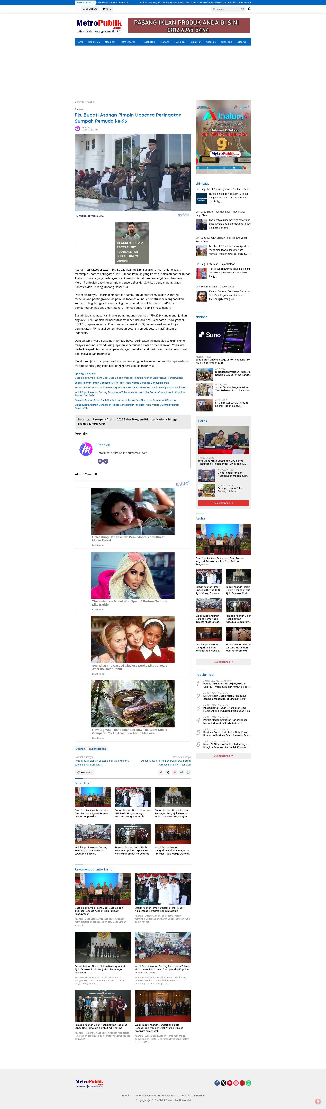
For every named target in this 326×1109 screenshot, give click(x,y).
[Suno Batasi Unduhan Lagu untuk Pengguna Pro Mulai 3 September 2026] (223, 337)
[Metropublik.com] (100, 25)
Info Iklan (199, 1095)
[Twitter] (223, 1083)
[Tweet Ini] (167, 772)
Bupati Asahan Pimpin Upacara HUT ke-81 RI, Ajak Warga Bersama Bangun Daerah (122, 382)
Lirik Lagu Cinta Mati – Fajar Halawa (215, 241)
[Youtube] (242, 1083)
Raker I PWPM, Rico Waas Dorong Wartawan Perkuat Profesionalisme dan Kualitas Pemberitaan (109, 2)
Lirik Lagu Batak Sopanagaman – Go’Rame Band (222, 286)
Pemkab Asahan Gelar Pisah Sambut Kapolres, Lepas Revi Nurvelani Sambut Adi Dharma (125, 400)
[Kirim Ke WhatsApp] (188, 772)
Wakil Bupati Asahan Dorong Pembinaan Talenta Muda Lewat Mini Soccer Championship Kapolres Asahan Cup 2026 (130, 394)
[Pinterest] (229, 1083)
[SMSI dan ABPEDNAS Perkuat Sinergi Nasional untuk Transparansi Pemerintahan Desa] (204, 405)
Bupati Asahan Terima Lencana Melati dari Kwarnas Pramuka (238, 647)
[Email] (100, 461)
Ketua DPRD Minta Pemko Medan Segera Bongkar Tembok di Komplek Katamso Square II (226, 746)
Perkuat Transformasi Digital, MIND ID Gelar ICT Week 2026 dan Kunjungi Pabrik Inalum (226, 685)
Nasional (110, 41)
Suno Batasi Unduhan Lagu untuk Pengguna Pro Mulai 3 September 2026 (223, 361)
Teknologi (179, 41)
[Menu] (77, 9)
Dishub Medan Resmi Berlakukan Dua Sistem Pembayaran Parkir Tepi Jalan (166, 760)
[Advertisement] (163, 71)
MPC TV (107, 8)
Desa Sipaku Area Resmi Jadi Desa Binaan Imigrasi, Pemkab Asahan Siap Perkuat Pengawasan (129, 377)
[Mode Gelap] (249, 9)
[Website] (105, 461)
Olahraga (226, 41)
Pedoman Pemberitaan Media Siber (155, 1095)
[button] (242, 9)
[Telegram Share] (181, 772)
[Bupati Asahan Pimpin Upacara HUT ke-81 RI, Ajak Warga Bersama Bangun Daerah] (133, 797)
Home (80, 41)
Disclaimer (185, 1095)
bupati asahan (97, 748)
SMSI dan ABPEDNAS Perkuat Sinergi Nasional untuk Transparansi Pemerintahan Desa (231, 404)
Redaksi (85, 127)
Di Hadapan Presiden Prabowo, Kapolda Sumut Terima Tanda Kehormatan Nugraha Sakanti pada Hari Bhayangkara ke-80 (233, 373)
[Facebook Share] (161, 772)
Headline (93, 41)
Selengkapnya (222, 503)
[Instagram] (236, 1083)
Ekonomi (164, 41)
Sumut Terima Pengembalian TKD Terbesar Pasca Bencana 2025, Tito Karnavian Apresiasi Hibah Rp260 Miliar (232, 389)
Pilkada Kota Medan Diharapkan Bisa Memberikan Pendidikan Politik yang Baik (226, 709)
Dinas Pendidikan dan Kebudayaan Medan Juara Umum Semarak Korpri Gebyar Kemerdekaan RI (233, 474)
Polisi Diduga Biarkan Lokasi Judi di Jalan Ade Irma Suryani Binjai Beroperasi (102, 760)
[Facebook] (217, 1083)
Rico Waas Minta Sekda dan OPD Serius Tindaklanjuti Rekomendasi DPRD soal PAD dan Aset (222, 462)
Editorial (241, 41)
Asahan (79, 109)
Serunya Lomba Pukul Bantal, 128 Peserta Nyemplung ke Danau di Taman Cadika (231, 490)
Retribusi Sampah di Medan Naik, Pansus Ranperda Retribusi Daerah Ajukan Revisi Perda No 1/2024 (226, 734)
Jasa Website (90, 8)
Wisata (210, 41)
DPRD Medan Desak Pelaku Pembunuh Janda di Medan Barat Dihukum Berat (225, 697)
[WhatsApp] (248, 1083)
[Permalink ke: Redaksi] (77, 128)
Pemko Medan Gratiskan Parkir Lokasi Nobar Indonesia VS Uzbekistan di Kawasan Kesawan (225, 721)
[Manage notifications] (318, 1101)
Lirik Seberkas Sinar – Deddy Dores (215, 264)
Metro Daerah (127, 41)
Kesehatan (149, 41)
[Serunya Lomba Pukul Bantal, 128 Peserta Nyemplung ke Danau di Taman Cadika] (206, 490)
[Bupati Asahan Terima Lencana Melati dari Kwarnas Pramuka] (238, 634)
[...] (228, 205)
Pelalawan (195, 41)
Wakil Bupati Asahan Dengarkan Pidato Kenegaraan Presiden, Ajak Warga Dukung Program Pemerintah (127, 406)
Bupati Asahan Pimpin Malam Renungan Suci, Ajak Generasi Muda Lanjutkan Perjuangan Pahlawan (130, 387)
